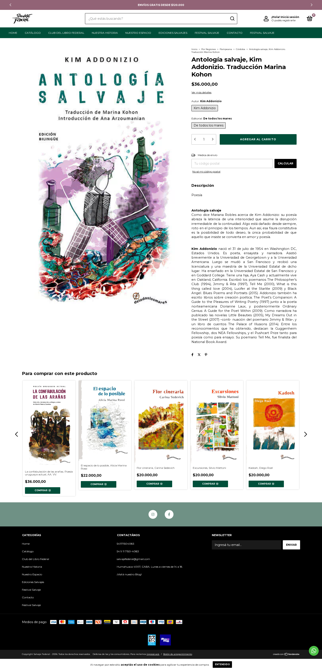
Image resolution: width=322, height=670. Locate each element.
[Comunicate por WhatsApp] (314, 651)
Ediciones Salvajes (173, 32)
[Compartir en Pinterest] (206, 355)
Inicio (194, 49)
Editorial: (211, 118)
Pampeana (226, 49)
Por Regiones (208, 49)
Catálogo (33, 32)
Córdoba (240, 49)
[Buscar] (232, 19)
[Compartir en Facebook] (192, 355)
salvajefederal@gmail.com (133, 559)
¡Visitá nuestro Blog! (129, 574)
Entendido (222, 664)
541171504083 (125, 543)
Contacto (234, 32)
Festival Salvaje (207, 32)
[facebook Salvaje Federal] (169, 514)
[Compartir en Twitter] (199, 355)
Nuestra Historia (105, 32)
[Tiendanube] (286, 655)
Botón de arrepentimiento (177, 654)
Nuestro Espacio (138, 32)
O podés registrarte (283, 20)
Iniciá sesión (290, 17)
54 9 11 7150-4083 (128, 551)
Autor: (206, 101)
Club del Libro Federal (66, 32)
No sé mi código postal (206, 171)
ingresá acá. (153, 654)
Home (13, 32)
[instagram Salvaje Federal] (153, 514)
